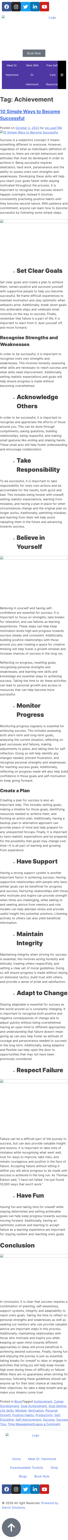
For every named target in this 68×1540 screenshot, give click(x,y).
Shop (54, 1467)
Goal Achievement (34, 1406)
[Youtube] (44, 6)
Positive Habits (23, 1415)
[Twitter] (25, 6)
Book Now (41, 1476)
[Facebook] (6, 6)
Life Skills (7, 1410)
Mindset (21, 1410)
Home (16, 1459)
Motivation (36, 1410)
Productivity (44, 1415)
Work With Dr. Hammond (32, 75)
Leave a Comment (47, 1424)
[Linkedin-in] (35, 6)
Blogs (18, 1401)
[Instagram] (16, 6)
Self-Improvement (28, 1419)
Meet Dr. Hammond (12, 70)
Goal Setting (57, 1406)
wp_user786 (53, 128)
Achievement (43, 1401)
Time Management (21, 1424)
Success (49, 1419)
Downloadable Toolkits (26, 1467)
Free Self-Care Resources (52, 75)
